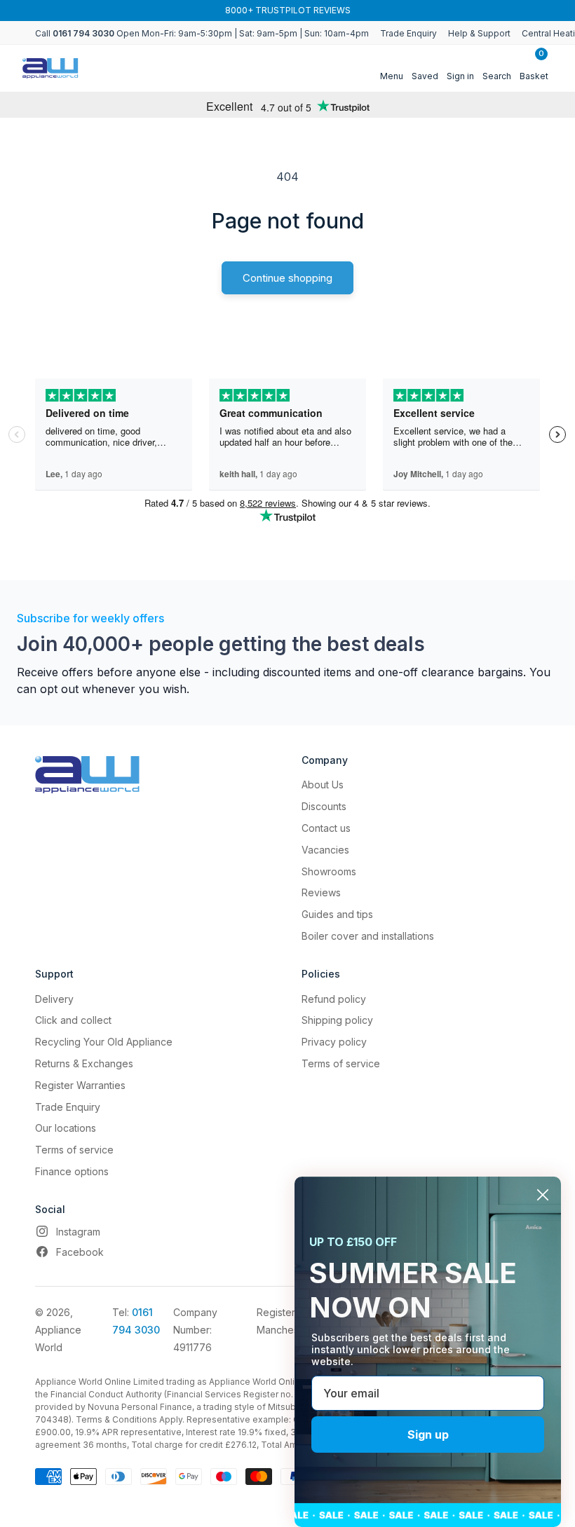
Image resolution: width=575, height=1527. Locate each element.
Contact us (326, 828)
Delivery (54, 999)
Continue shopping (287, 278)
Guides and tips (337, 914)
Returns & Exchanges (84, 1063)
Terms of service (74, 1150)
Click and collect (73, 1020)
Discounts (324, 806)
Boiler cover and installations (368, 936)
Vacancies (325, 850)
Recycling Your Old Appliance (103, 1042)
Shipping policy (337, 1020)
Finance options (72, 1171)
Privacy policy (334, 1042)
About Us (323, 784)
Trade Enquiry (408, 33)
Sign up (428, 1434)
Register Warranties (80, 1085)
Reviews (321, 892)
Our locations (65, 1128)
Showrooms (329, 871)
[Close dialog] (542, 1194)
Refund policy (334, 999)
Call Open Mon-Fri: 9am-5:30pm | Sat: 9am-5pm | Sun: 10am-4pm (202, 33)
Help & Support (479, 33)
